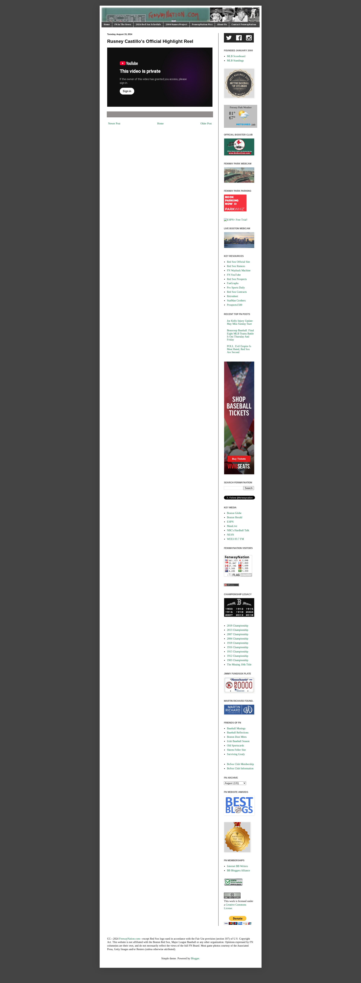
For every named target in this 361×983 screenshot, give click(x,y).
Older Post (206, 123)
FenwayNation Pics (202, 24)
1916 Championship (237, 647)
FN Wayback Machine (238, 270)
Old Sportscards (235, 745)
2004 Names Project (176, 24)
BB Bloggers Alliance (238, 870)
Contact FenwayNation (243, 24)
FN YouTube (234, 274)
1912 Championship (237, 656)
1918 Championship (237, 643)
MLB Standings (235, 60)
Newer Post (114, 123)
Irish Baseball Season (238, 741)
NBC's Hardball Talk (238, 530)
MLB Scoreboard (236, 56)
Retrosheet (232, 296)
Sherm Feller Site (236, 749)
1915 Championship (237, 651)
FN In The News (123, 24)
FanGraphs (232, 283)
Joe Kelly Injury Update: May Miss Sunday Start (240, 322)
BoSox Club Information (240, 768)
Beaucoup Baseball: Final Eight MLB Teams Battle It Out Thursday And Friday (240, 335)
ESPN (230, 521)
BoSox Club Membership (240, 764)
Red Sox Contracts (237, 292)
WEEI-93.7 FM (235, 539)
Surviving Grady (236, 754)
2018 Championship (237, 625)
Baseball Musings (236, 728)
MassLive (232, 526)
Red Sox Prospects (237, 279)
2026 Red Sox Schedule (148, 24)
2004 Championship (237, 638)
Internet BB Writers (237, 866)
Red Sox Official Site (238, 261)
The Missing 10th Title (239, 664)
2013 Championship (237, 630)
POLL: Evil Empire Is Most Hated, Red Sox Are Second (239, 349)
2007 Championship (237, 634)
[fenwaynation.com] (233, 885)
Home (107, 24)
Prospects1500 (234, 304)
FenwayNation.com (129, 938)
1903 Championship (237, 660)
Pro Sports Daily (236, 287)
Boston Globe (234, 513)
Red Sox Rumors (236, 266)
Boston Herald (234, 517)
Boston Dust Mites (236, 737)
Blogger (195, 958)
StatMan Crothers (236, 300)
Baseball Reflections (237, 732)
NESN (230, 534)
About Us (222, 24)
